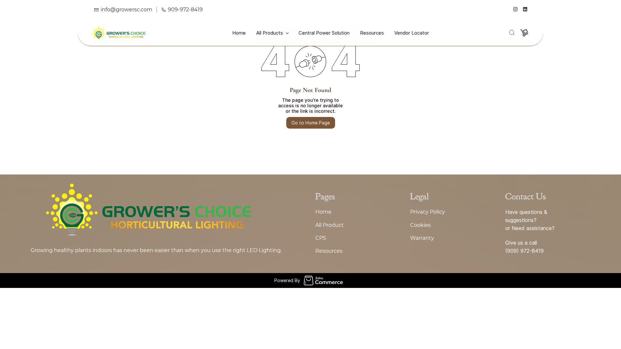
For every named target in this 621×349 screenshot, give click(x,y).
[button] (511, 33)
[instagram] (515, 9)
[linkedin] (525, 9)
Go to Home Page (310, 122)
